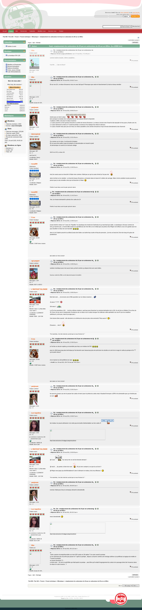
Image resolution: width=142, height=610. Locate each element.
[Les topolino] (30, 441)
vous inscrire (135, 12)
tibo (32, 77)
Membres (11, 121)
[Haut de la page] (96, 77)
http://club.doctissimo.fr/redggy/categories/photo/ (63, 440)
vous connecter (124, 12)
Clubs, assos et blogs (14, 70)
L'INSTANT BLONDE (39, 289)
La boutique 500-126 (14, 55)
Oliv (32, 50)
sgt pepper (35, 261)
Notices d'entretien (13, 68)
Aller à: (120, 585)
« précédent (131, 40)
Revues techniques (13, 66)
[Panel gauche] (138, 38)
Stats (9, 128)
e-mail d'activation (134, 14)
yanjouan (34, 107)
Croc (33, 217)
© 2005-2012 (73, 608)
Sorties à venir (12, 46)
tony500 (34, 164)
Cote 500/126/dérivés (14, 72)
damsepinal (35, 134)
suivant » (137, 40)
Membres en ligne (14, 145)
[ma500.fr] (30, 101)
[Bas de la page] (98, 77)
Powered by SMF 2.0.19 (60, 596)
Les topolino (36, 413)
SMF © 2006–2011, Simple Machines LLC (78, 596)
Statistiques (9, 115)
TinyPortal (67, 608)
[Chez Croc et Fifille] (30, 242)
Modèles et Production (14, 64)
